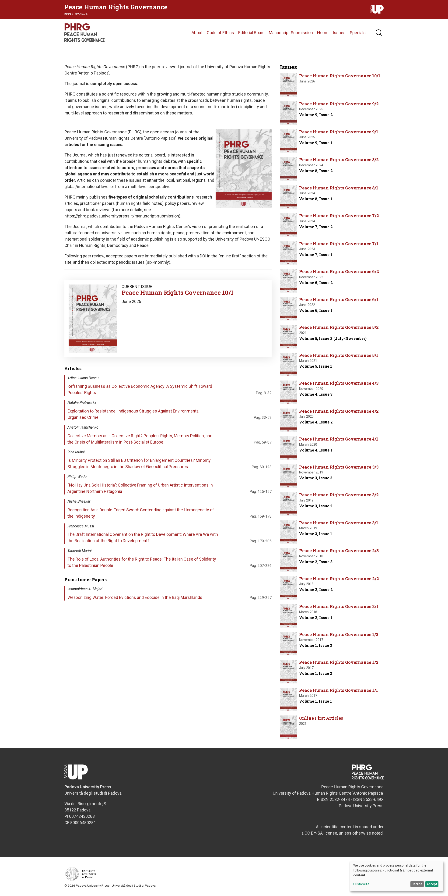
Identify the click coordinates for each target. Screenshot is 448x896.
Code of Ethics (220, 32)
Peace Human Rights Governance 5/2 (339, 327)
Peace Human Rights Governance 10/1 (178, 292)
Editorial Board (251, 32)
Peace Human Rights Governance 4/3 (338, 383)
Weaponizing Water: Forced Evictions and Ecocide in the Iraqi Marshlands (134, 597)
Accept (432, 884)
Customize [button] (361, 884)
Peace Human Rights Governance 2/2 (339, 578)
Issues (339, 32)
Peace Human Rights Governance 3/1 (338, 523)
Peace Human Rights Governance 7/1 (338, 243)
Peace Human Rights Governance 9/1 (338, 132)
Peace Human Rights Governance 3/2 (339, 495)
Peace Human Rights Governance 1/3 (338, 634)
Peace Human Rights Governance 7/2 (339, 215)
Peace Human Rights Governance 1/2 (338, 662)
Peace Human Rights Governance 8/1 (338, 188)
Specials (358, 32)
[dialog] (396, 876)
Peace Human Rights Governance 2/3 (339, 550)
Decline (417, 884)
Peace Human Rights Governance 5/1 (338, 355)
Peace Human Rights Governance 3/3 (338, 467)
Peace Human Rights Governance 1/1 (338, 690)
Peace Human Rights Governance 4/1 (338, 439)
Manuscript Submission (291, 32)
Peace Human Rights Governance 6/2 (339, 271)
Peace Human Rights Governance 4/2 (339, 411)
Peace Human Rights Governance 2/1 (338, 606)
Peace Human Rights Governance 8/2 (339, 159)
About (197, 32)
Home (323, 32)
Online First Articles (321, 718)
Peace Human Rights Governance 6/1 (338, 299)
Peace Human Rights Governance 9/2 (339, 104)
